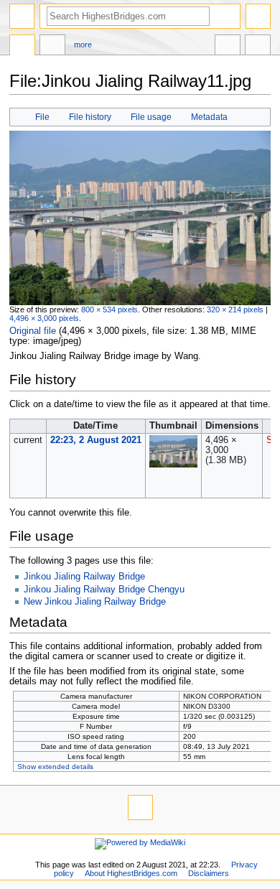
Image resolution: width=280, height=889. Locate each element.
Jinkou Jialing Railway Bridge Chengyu (104, 590)
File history (90, 117)
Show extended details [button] (55, 767)
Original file (32, 331)
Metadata (209, 117)
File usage (151, 117)
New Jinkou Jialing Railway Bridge (95, 602)
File (42, 117)
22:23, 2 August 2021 (95, 440)
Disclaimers (208, 873)
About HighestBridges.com (131, 873)
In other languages (227, 46)
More (83, 44)
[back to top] (140, 807)
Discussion (52, 46)
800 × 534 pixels (109, 309)
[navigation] (21, 16)
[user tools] (258, 16)
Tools (258, 46)
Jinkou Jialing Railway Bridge (84, 577)
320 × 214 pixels (235, 309)
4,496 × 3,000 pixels (44, 318)
